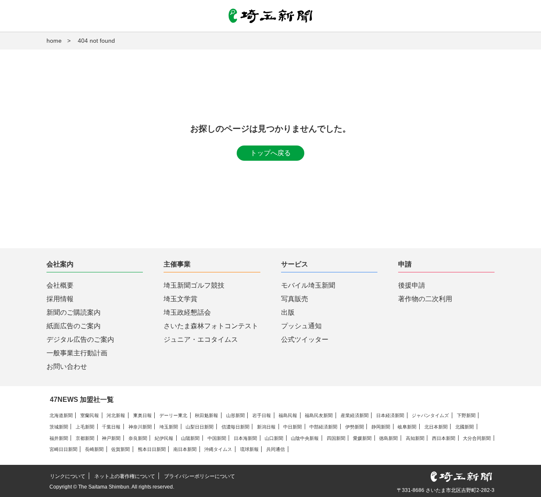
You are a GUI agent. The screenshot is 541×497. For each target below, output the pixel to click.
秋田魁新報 (206, 415)
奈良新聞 (137, 438)
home (54, 40)
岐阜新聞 (407, 426)
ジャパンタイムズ (430, 415)
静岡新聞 (381, 426)
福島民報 (288, 415)
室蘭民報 (89, 415)
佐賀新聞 (120, 449)
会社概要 (60, 285)
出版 (288, 312)
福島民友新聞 (319, 415)
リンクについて (67, 476)
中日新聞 (292, 426)
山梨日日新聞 (199, 426)
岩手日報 (261, 415)
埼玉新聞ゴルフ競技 (194, 285)
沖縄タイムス (218, 449)
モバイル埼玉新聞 (308, 285)
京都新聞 (85, 438)
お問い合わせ (66, 366)
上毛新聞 (85, 426)
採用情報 (60, 298)
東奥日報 (142, 415)
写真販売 (294, 298)
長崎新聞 (94, 449)
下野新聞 (466, 415)
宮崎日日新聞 (63, 449)
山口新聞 (274, 438)
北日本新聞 (436, 426)
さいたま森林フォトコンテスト (211, 326)
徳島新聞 (388, 438)
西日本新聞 (443, 438)
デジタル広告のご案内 (80, 339)
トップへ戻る (270, 153)
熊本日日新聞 (152, 449)
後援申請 (411, 285)
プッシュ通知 (301, 326)
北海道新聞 (61, 415)
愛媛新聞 (362, 438)
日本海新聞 (245, 438)
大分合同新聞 (477, 438)
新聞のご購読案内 (73, 312)
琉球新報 (249, 449)
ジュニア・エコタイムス (201, 339)
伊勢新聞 (354, 426)
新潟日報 (266, 426)
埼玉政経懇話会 (187, 312)
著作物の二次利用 (425, 298)
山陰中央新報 (305, 438)
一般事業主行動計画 (76, 353)
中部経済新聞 (323, 426)
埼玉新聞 (168, 426)
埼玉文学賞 (180, 298)
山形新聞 (235, 415)
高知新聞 (415, 438)
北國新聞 (464, 426)
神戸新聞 (111, 438)
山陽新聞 (190, 438)
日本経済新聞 (390, 415)
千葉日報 (111, 426)
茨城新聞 (58, 426)
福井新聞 (58, 438)
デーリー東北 (173, 415)
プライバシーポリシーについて (199, 476)
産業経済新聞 (355, 415)
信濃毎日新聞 (235, 426)
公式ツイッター (304, 339)
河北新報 (116, 415)
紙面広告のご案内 (73, 326)
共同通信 (275, 449)
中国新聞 (217, 438)
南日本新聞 (185, 449)
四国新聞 (336, 438)
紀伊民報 (164, 438)
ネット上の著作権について (124, 476)
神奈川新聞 (140, 426)
